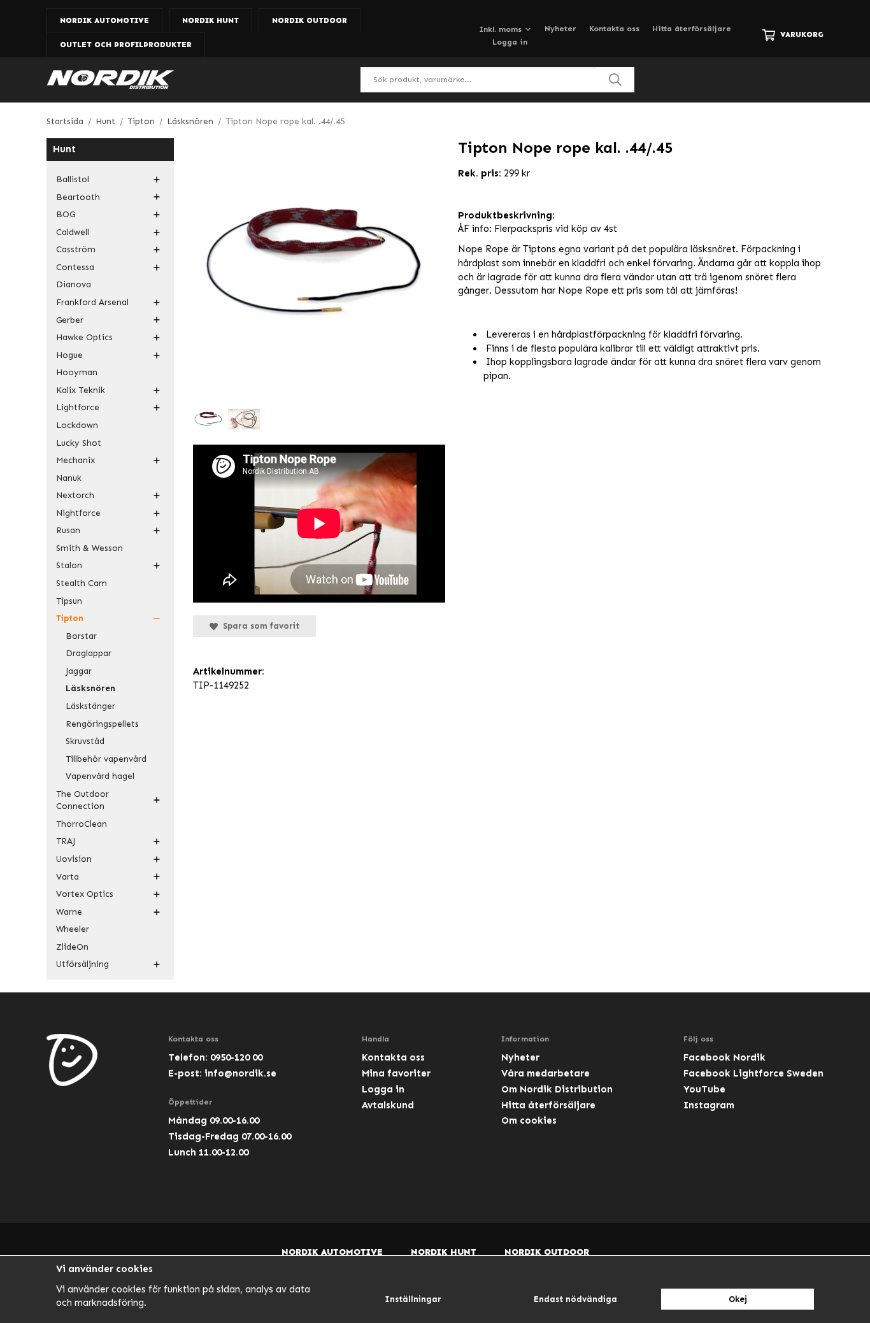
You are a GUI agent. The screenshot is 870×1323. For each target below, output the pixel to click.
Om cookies (529, 1120)
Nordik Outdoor (309, 20)
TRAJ (65, 841)
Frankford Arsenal (92, 302)
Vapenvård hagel (100, 776)
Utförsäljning (82, 964)
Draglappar (88, 653)
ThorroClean (81, 824)
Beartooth (78, 197)
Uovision (74, 859)
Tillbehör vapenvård (106, 759)
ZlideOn (72, 946)
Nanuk (69, 478)
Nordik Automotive (104, 20)
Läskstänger (90, 706)
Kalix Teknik (80, 390)
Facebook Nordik (724, 1057)
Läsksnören (90, 688)
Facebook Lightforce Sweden (753, 1073)
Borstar (81, 636)
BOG (65, 214)
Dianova (73, 284)
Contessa (75, 267)
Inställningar (413, 1299)
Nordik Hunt (210, 20)
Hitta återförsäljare (691, 28)
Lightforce (77, 407)
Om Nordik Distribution (557, 1089)
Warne (69, 911)
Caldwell (72, 232)
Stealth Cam (81, 583)
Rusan (68, 530)
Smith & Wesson (89, 548)
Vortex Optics (84, 894)
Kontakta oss (614, 28)
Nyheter (560, 28)
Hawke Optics (84, 337)
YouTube (704, 1089)
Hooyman (76, 372)
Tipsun (69, 601)
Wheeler (72, 929)
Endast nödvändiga (575, 1299)
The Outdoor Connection (82, 800)
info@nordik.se (240, 1073)
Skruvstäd (85, 741)
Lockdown (77, 425)
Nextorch (75, 495)
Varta (67, 876)
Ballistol (72, 179)
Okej (738, 1299)
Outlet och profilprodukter (126, 44)
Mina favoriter (396, 1073)
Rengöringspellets (102, 724)
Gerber (69, 320)
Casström (76, 249)
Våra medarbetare (545, 1073)
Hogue (69, 355)
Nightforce (78, 513)
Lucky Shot (78, 443)
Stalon (69, 565)
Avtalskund (388, 1105)
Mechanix (75, 460)
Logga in (509, 42)
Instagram (708, 1105)
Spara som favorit (258, 626)
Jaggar (79, 671)
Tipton (69, 618)
